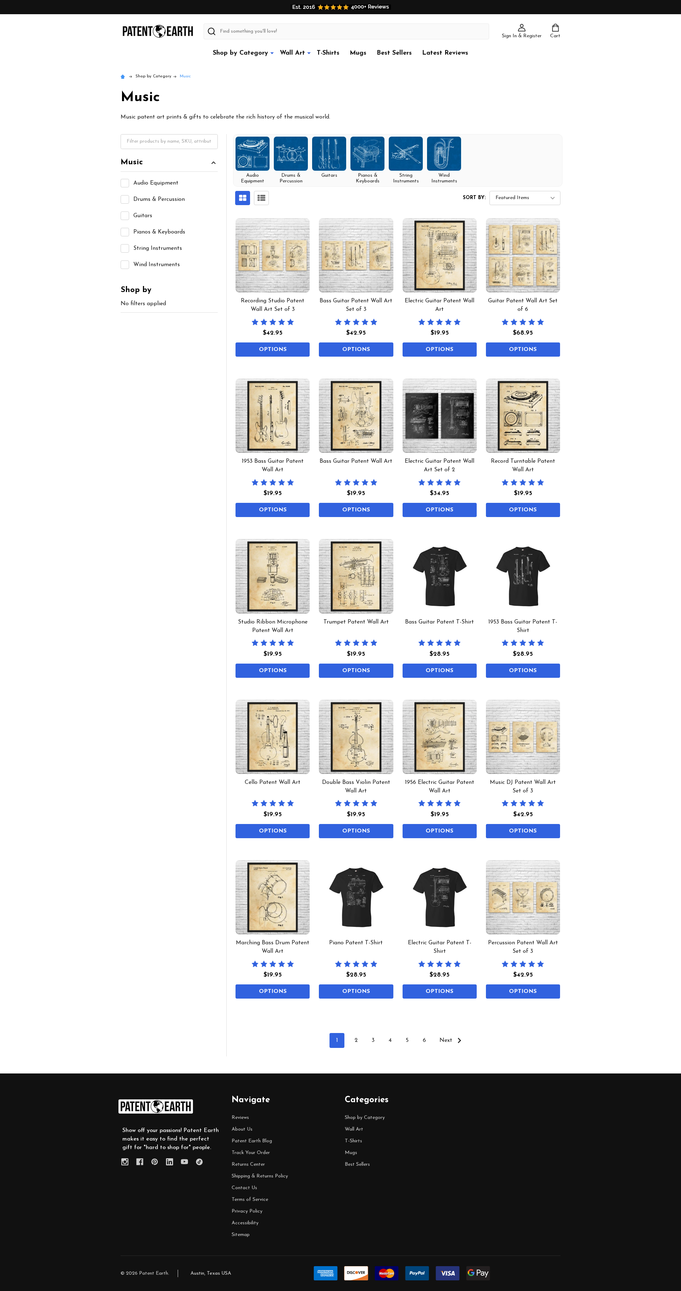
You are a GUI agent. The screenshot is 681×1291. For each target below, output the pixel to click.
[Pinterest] (154, 1161)
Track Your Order (251, 1152)
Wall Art (292, 53)
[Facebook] (139, 1161)
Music (132, 162)
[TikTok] (199, 1161)
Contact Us (244, 1188)
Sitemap (241, 1234)
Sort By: (474, 197)
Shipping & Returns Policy (260, 1176)
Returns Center (248, 1164)
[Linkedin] (169, 1161)
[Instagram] (124, 1161)
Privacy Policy (247, 1211)
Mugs (358, 53)
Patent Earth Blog (252, 1141)
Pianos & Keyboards (159, 232)
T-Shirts (328, 53)
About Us (242, 1129)
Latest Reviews (445, 53)
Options (273, 349)
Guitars (142, 216)
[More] (272, 53)
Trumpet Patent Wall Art (356, 622)
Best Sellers (394, 53)
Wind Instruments (156, 265)
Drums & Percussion (159, 199)
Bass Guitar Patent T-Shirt (439, 622)
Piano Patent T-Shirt (356, 943)
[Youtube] (184, 1161)
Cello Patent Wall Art (272, 782)
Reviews (240, 1117)
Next (446, 1040)
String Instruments (157, 248)
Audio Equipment (155, 183)
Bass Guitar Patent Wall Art (356, 461)
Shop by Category (240, 53)
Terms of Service (250, 1199)
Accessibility (245, 1223)
